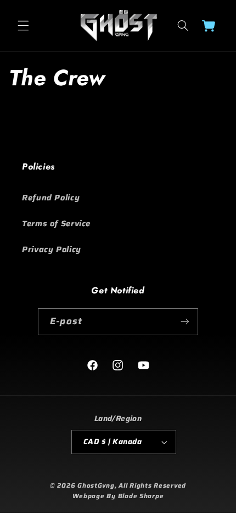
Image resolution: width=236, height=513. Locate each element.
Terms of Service (56, 223)
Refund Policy (51, 197)
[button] (23, 26)
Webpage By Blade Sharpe (118, 496)
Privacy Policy (51, 249)
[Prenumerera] (184, 321)
